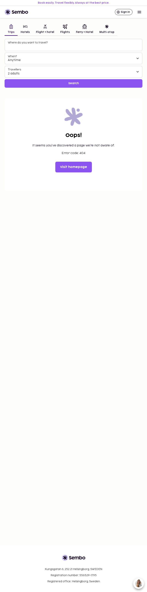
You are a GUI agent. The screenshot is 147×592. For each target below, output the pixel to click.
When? (12, 56)
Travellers (14, 69)
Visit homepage (73, 167)
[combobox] (74, 47)
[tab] (11, 29)
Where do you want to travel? (28, 42)
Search (73, 83)
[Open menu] (139, 12)
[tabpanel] (73, 63)
